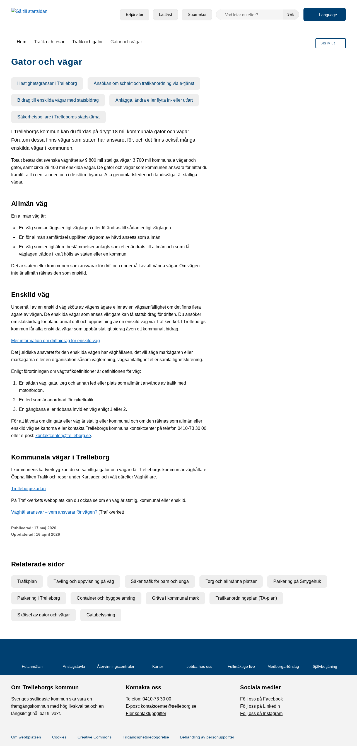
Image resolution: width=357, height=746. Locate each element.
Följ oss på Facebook (261, 699)
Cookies (59, 737)
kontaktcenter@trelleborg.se (63, 435)
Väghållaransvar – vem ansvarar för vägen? (54, 512)
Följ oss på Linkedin (260, 706)
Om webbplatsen (26, 737)
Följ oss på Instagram (261, 713)
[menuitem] (134, 15)
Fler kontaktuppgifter (146, 713)
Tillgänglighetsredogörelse (146, 737)
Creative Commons (95, 737)
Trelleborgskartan (28, 488)
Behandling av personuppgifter (207, 737)
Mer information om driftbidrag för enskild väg (55, 340)
